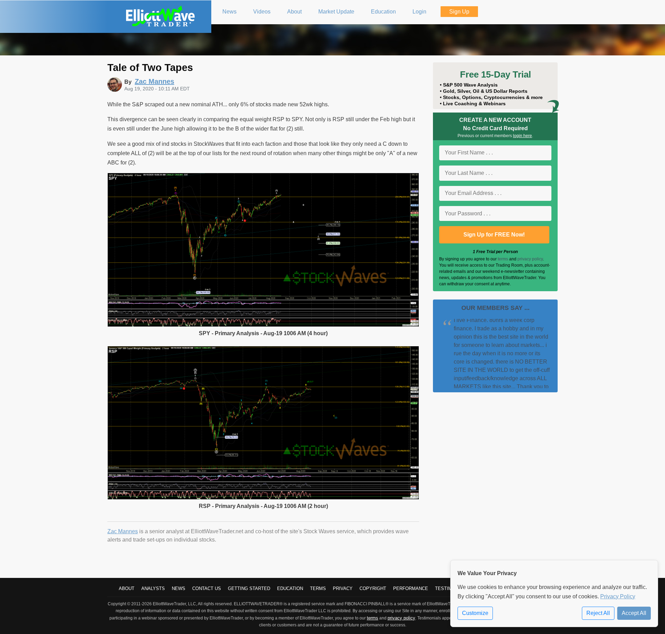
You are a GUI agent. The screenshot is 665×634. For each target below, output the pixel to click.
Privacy (343, 588)
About (126, 588)
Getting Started (249, 588)
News (178, 588)
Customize (475, 613)
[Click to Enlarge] (263, 325)
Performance (410, 588)
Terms (318, 588)
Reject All (598, 613)
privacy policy (530, 259)
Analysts (153, 588)
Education (290, 588)
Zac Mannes (122, 531)
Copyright (373, 588)
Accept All (634, 613)
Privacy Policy (617, 596)
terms (503, 259)
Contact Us (206, 588)
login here (522, 135)
